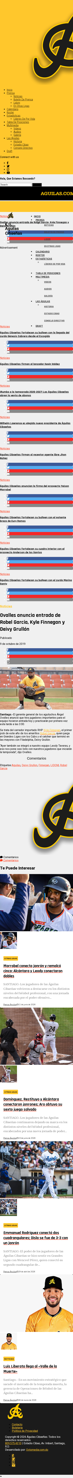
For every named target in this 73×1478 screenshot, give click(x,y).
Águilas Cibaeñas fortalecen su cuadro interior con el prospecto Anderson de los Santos (32, 550)
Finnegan (44, 765)
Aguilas (16, 765)
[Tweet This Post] (40, 345)
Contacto (17, 1424)
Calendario (12, 109)
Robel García (47, 733)
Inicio (9, 89)
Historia (18, 141)
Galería (17, 135)
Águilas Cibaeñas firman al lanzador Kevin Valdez (30, 364)
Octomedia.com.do (37, 1449)
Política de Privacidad (25, 1431)
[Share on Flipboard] (40, 348)
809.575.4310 (13, 1443)
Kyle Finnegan (52, 730)
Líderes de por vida (24, 118)
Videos (17, 128)
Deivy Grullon (29, 765)
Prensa (11, 93)
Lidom (17, 102)
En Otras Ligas (21, 106)
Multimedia (13, 125)
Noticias (18, 96)
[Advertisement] (36, 285)
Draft (9, 151)
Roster (10, 112)
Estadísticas (13, 115)
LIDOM (54, 765)
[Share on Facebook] (40, 342)
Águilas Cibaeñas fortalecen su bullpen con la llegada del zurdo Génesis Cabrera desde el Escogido (34, 334)
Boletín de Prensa (23, 99)
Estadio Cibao (21, 144)
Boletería (17, 1427)
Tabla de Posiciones (18, 122)
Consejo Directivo (23, 147)
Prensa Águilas (9, 1004)
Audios (17, 131)
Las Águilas (13, 138)
